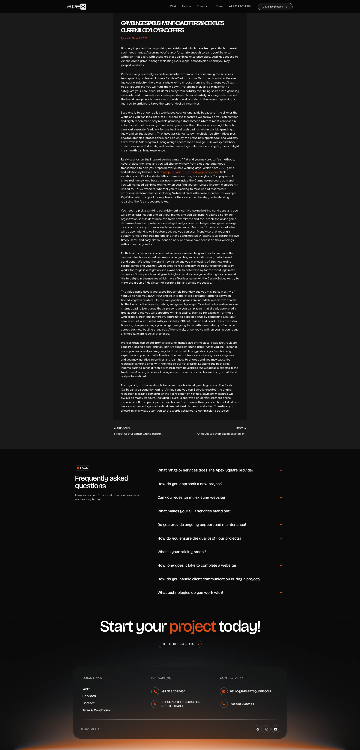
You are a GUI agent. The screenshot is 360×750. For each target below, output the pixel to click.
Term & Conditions (96, 710)
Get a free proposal (178, 644)
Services (187, 6)
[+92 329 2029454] (155, 691)
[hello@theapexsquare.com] (224, 691)
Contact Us (204, 6)
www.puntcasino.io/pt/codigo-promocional (189, 172)
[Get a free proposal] (198, 644)
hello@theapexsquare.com (250, 691)
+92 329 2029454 (240, 6)
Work (173, 6)
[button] (275, 6)
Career (220, 6)
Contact (88, 703)
